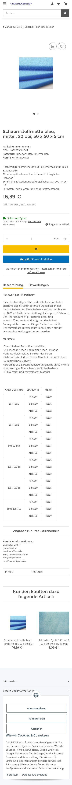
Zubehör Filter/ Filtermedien (32, 154)
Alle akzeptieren (36, 708)
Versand (31, 204)
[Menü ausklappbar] (4, 2)
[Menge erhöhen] (65, 238)
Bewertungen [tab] (39, 285)
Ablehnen (36, 728)
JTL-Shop (42, 780)
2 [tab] (38, 114)
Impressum (12, 774)
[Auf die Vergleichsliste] (53, 46)
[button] (52, 3)
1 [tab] (34, 114)
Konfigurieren (36, 718)
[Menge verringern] (7, 238)
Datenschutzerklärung (34, 774)
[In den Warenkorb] (5, 38)
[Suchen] (65, 13)
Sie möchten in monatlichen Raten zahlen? (36, 270)
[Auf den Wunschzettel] (62, 46)
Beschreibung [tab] (13, 285)
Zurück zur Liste (13, 26)
